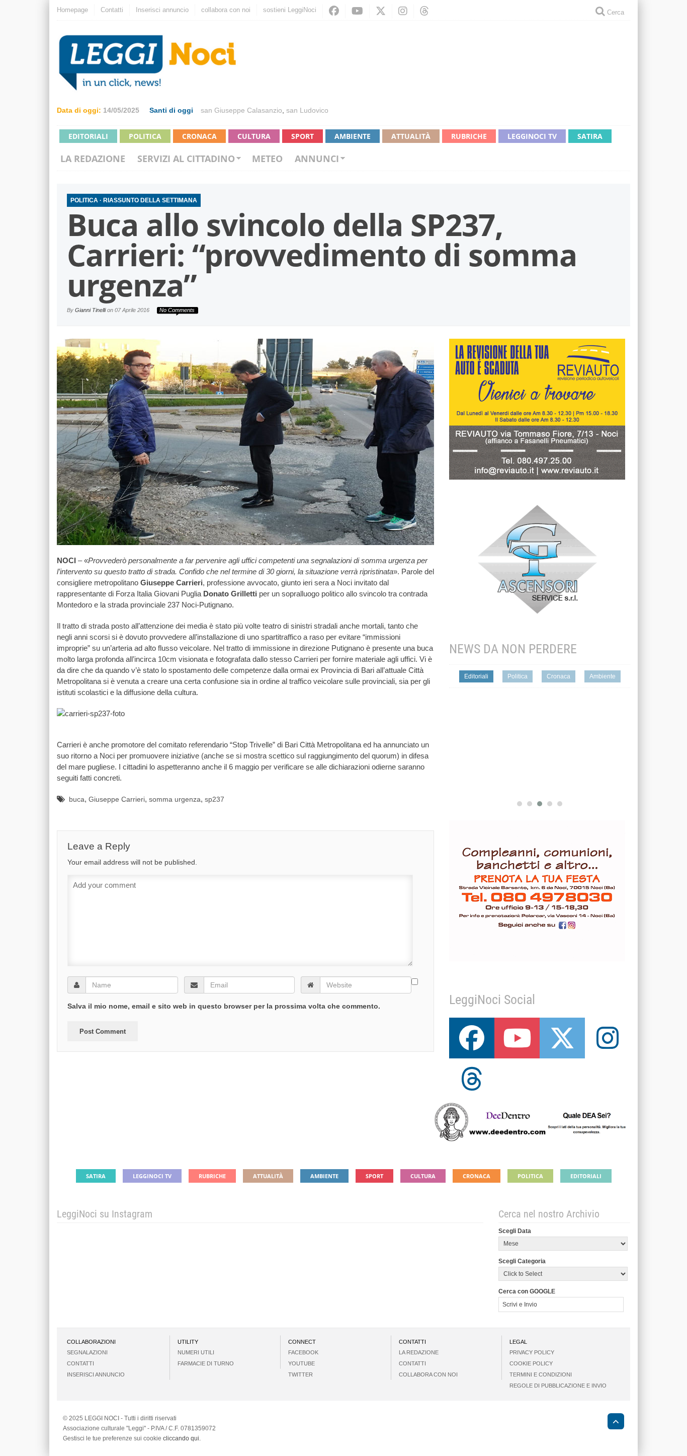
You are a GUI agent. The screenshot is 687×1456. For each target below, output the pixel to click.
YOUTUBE (301, 1363)
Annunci (317, 158)
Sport (302, 136)
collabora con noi (225, 10)
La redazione (92, 158)
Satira (590, 136)
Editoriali (88, 136)
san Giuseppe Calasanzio (241, 110)
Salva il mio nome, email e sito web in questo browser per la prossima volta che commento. (223, 1006)
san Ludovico (307, 110)
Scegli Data (514, 1231)
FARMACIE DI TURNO (206, 1363)
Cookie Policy (531, 1363)
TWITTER (300, 1374)
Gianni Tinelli (90, 310)
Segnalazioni (87, 1352)
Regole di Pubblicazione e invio (558, 1386)
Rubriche (469, 136)
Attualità (411, 136)
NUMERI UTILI (196, 1352)
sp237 (214, 799)
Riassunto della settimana (150, 200)
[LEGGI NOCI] (610, 1422)
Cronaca (199, 136)
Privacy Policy (531, 1352)
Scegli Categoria (522, 1261)
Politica (145, 136)
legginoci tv (532, 136)
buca (76, 799)
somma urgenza (175, 799)
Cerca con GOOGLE (526, 1291)
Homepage (72, 10)
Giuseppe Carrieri (117, 799)
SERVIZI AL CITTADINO (186, 158)
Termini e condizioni (540, 1374)
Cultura (254, 136)
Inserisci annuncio (162, 10)
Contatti (112, 10)
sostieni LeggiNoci (289, 10)
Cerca (614, 12)
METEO (267, 158)
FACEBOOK (303, 1352)
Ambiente (352, 136)
